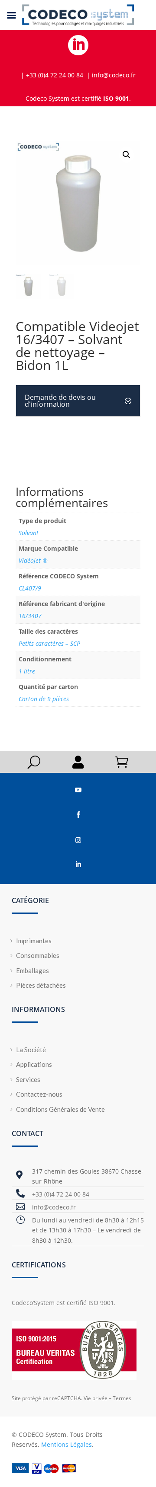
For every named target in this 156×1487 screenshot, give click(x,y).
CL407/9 (30, 588)
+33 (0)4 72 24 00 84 (60, 1194)
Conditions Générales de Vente (60, 1109)
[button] (126, 155)
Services (28, 1079)
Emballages (32, 970)
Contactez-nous (39, 1094)
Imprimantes (34, 941)
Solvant (29, 533)
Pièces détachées (41, 985)
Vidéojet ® (33, 560)
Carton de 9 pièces (44, 699)
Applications (34, 1064)
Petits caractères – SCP (49, 643)
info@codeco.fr (54, 1207)
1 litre (27, 671)
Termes (122, 1398)
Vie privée (95, 1398)
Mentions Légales (66, 1444)
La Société (31, 1049)
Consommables (37, 955)
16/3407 (30, 616)
